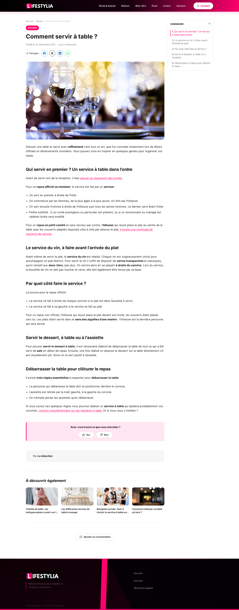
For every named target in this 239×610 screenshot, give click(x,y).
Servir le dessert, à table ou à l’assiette (189, 56)
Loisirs (167, 5)
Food (154, 5)
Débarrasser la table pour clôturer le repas (191, 65)
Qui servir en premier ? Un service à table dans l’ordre (191, 33)
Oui (88, 434)
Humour (181, 5)
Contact (205, 5)
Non (106, 434)
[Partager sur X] (52, 53)
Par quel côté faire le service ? (191, 48)
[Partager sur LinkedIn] (60, 53)
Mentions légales (143, 588)
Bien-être (140, 5)
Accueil (29, 21)
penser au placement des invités (101, 178)
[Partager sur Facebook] (44, 53)
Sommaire (177, 24)
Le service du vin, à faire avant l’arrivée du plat (189, 42)
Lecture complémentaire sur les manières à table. (71, 410)
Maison (125, 5)
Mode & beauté (107, 5)
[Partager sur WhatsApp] (68, 53)
